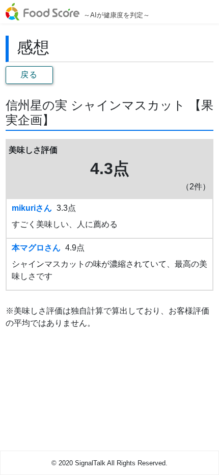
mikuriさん (32, 208)
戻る (29, 74)
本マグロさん (36, 247)
